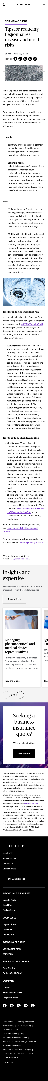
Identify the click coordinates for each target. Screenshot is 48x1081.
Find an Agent (9, 910)
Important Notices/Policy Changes (17, 1050)
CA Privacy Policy (24, 1026)
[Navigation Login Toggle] (4, 5)
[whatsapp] (30, 59)
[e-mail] (25, 59)
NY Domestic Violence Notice (15, 1038)
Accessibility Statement (12, 1046)
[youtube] (26, 1005)
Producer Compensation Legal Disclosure (19, 1042)
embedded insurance (16, 962)
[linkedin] (20, 59)
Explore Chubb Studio (13, 973)
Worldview (8, 954)
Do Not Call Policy (10, 1030)
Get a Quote (8, 934)
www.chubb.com (31, 804)
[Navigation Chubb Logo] (24, 5)
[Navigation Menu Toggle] (44, 4)
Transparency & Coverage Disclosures (18, 1053)
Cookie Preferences (10, 1057)
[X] (35, 59)
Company (8, 981)
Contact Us (8, 864)
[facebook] (15, 59)
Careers (6, 987)
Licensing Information (25, 1022)
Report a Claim (9, 859)
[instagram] (33, 1005)
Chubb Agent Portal (12, 949)
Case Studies (9, 968)
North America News (12, 993)
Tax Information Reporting (13, 1034)
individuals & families (16, 893)
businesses (9, 918)
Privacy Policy (8, 1026)
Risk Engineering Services (31, 543)
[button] (6, 694)
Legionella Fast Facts (21, 559)
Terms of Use (8, 1022)
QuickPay (7, 905)
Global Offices (9, 869)
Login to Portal (9, 900)
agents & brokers (14, 942)
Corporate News (10, 998)
